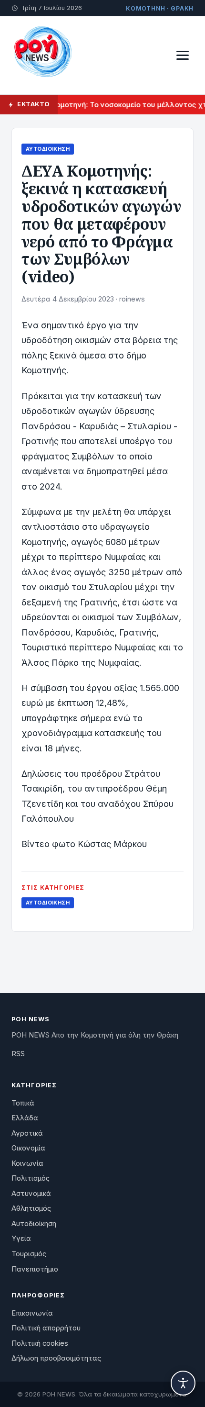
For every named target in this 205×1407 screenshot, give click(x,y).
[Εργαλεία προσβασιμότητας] (183, 1383)
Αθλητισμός (31, 1208)
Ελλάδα (24, 1118)
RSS (18, 1054)
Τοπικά (22, 1103)
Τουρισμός (28, 1254)
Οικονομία (28, 1148)
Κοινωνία (27, 1163)
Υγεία (21, 1238)
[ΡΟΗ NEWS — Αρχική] (42, 55)
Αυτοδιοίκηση (48, 148)
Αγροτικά (27, 1133)
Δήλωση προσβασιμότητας (56, 1358)
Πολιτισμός (30, 1178)
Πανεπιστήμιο (34, 1269)
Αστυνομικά (31, 1193)
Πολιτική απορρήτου (46, 1328)
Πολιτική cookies (39, 1343)
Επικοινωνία (32, 1313)
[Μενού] (183, 55)
